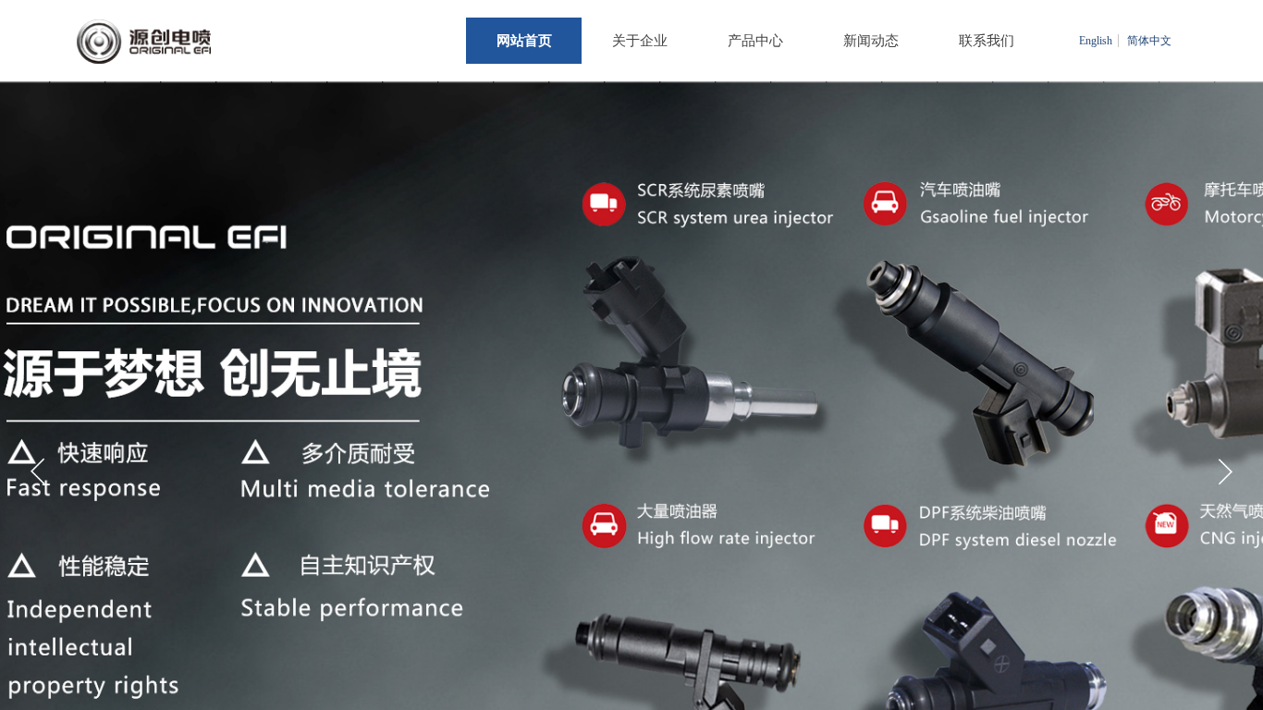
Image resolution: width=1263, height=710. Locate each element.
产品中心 (755, 40)
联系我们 (986, 40)
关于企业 (640, 40)
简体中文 (1149, 40)
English (1095, 40)
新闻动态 (871, 40)
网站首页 (524, 40)
